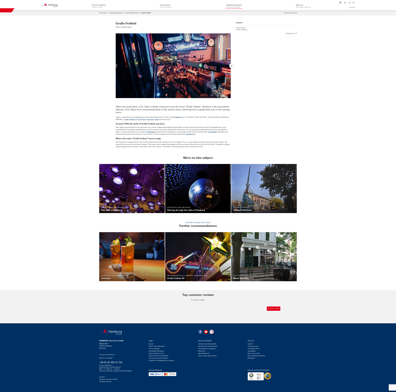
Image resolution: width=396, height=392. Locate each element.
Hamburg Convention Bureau (207, 346)
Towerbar (132, 256)
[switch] (259, 378)
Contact (352, 7)
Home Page (102, 13)
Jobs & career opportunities (207, 356)
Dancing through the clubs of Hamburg (198, 188)
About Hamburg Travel (156, 353)
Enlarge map (290, 33)
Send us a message (105, 358)
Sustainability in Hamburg (206, 348)
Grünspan (150, 119)
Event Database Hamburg (256, 356)
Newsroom (201, 351)
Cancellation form (253, 348)
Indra (157, 119)
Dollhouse (178, 117)
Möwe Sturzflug (264, 256)
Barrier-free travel (291, 13)
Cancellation (252, 351)
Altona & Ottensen (264, 188)
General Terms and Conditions (159, 356)
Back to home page (148, 331)
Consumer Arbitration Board (158, 358)
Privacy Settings (154, 348)
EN (353, 3)
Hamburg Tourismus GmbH (207, 344)
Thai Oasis (142, 119)
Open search (349, 3)
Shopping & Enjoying (116, 13)
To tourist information (106, 354)
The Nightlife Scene (132, 13)
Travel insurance (253, 346)
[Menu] (262, 373)
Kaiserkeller (212, 132)
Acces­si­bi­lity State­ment (156, 351)
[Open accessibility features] (340, 3)
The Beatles (150, 132)
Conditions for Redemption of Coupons (161, 360)
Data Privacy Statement (157, 346)
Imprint (151, 344)
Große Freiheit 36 (130, 119)
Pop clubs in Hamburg (132, 188)
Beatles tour (190, 134)
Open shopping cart (345, 3)
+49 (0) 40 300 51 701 (111, 362)
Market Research (203, 353)
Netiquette (251, 358)
